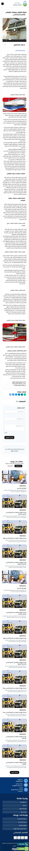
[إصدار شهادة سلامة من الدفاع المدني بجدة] (14, 701)
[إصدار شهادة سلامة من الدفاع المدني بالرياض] (14, 751)
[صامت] (6, 39)
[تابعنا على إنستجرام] (19, 837)
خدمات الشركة (23, 485)
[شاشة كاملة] (4, 39)
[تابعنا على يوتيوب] (15, 837)
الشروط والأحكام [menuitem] (22, 825)
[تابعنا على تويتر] (22, 837)
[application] (14, 30)
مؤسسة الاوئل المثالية (17, 382)
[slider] (15, 39)
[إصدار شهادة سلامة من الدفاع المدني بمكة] (14, 677)
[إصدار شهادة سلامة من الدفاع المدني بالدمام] (14, 725)
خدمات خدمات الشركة (19, 385)
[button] (14, 30)
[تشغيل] (25, 39)
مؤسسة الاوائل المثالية (13, 69)
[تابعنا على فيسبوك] (26, 837)
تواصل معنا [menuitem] (23, 812)
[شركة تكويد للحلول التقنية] (15, 848)
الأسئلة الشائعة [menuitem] (22, 808)
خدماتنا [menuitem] (24, 805)
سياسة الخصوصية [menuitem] (21, 818)
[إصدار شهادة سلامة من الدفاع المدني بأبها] (14, 527)
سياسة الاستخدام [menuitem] (22, 822)
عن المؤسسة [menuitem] (23, 802)
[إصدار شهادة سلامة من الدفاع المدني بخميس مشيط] (14, 501)
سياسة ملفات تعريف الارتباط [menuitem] (20, 828)
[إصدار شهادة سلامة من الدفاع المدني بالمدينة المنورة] (14, 551)
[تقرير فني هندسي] (14, 477)
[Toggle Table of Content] (5, 44)
